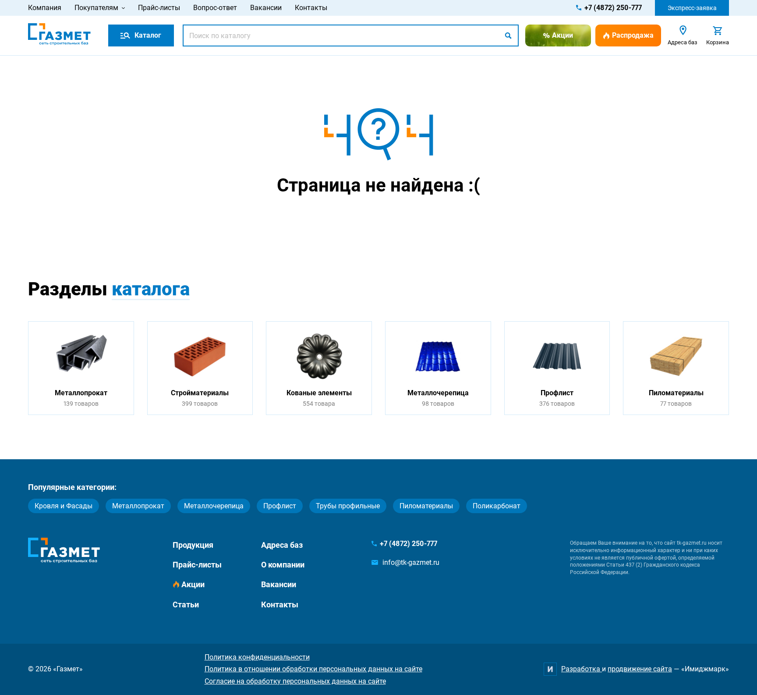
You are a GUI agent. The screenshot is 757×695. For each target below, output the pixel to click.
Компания (44, 8)
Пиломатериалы (426, 506)
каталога (151, 289)
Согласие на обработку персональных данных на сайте (295, 681)
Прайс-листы (159, 8)
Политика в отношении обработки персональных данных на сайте (313, 669)
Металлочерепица (214, 506)
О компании (282, 564)
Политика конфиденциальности (257, 657)
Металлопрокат (138, 506)
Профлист (279, 506)
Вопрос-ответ (215, 8)
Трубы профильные (348, 506)
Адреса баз (282, 545)
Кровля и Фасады (63, 506)
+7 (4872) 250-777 (613, 8)
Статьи (186, 604)
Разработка (581, 669)
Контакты (311, 8)
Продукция (193, 545)
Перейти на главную (351, 220)
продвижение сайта (640, 669)
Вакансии (266, 8)
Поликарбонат (496, 506)
